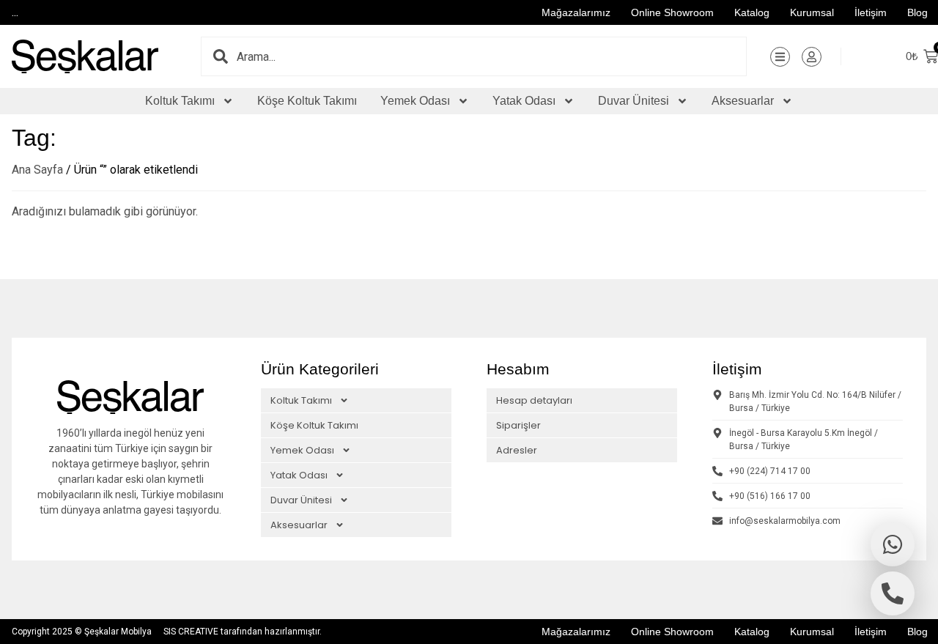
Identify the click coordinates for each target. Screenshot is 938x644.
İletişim (870, 12)
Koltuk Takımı (180, 101)
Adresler (516, 450)
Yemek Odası (415, 101)
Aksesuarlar (743, 101)
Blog (917, 12)
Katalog (751, 12)
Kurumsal (812, 12)
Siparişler (518, 425)
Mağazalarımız (576, 12)
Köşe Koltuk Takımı (307, 101)
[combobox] (491, 56)
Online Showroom (672, 12)
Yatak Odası (523, 101)
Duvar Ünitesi (633, 101)
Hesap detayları (534, 400)
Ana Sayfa (37, 170)
